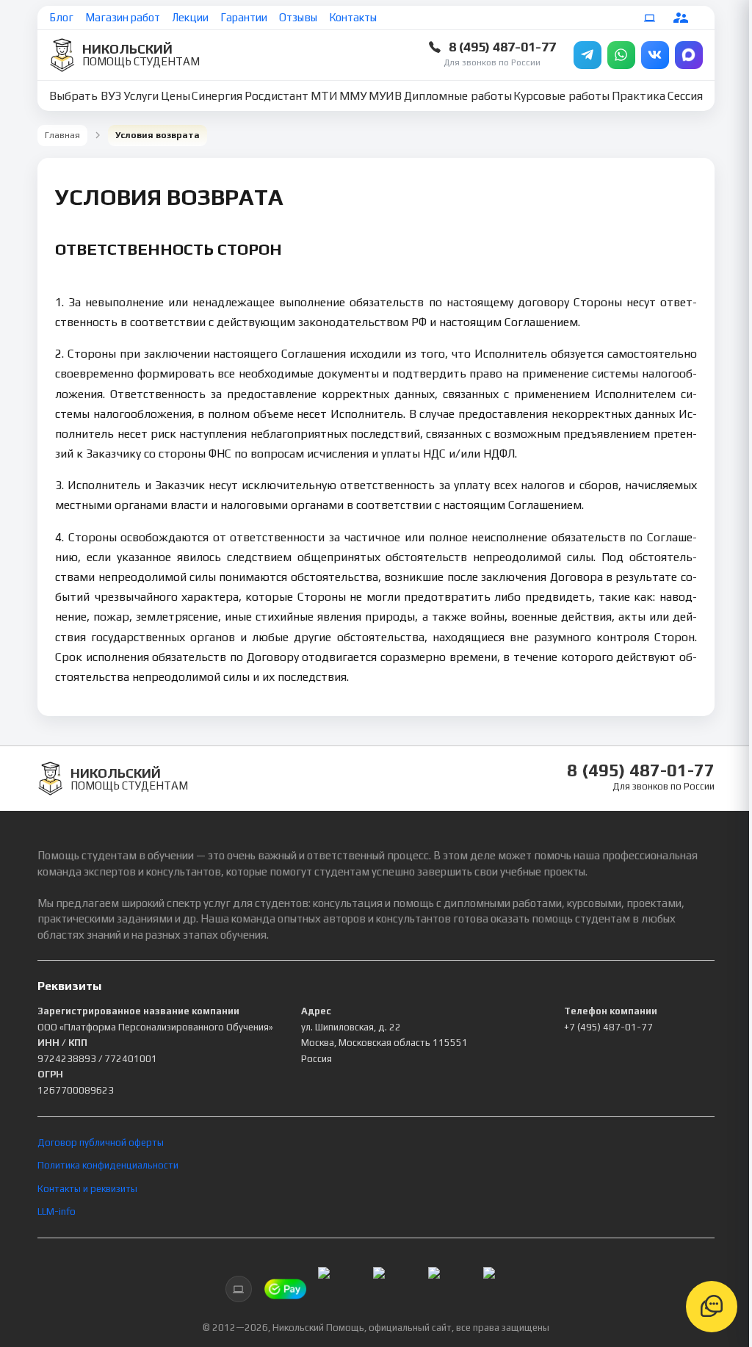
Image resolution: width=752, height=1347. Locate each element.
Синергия (217, 96)
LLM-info (56, 1211)
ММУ (352, 96)
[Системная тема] (650, 17)
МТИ (324, 96)
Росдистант (276, 96)
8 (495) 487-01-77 (502, 46)
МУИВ (385, 96)
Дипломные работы (458, 96)
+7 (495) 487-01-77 (608, 1027)
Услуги (141, 96)
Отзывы (298, 17)
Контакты (353, 17)
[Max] (689, 55)
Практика (638, 96)
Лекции (190, 17)
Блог (61, 17)
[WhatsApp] (621, 55)
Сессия (685, 96)
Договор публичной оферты (100, 1142)
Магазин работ (122, 17)
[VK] (655, 55)
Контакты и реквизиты (87, 1188)
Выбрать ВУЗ (85, 96)
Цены (175, 96)
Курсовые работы (561, 96)
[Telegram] (587, 55)
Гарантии (243, 17)
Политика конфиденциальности (107, 1165)
